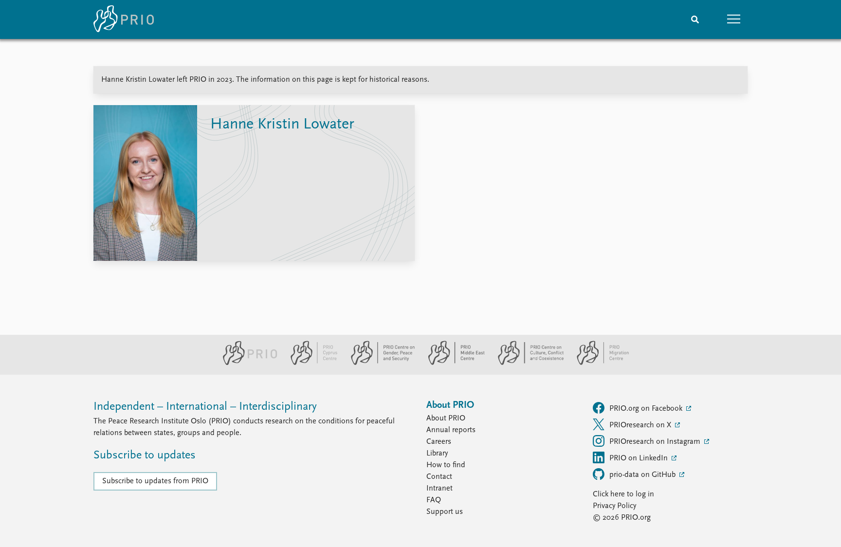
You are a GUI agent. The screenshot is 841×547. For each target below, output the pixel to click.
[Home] (123, 19)
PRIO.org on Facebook (646, 409)
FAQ (433, 500)
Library (437, 453)
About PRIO (445, 418)
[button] (733, 19)
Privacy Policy (614, 506)
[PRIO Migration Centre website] (597, 363)
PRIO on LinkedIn (639, 458)
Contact (439, 477)
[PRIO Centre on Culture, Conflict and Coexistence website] (527, 363)
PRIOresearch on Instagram (655, 442)
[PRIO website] (246, 363)
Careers (438, 442)
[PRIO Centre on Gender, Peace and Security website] (379, 363)
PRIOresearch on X (641, 425)
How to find (445, 465)
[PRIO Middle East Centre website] (452, 363)
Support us (444, 512)
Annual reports (450, 430)
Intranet (439, 488)
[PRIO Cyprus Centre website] (310, 363)
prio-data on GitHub (643, 475)
